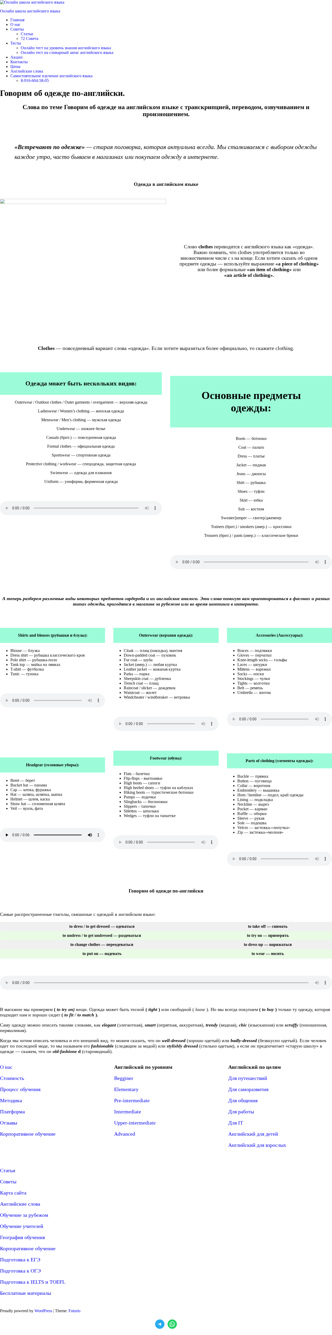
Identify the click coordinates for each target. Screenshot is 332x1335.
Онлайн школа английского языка (30, 11)
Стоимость (12, 1078)
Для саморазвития (248, 1089)
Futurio (74, 1311)
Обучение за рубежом (24, 1215)
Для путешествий (247, 1078)
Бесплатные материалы (25, 1293)
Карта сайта (13, 1193)
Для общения (243, 1100)
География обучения (22, 1237)
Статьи (7, 1170)
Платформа (12, 1111)
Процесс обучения (20, 1089)
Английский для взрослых (257, 1145)
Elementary (126, 1089)
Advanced (124, 1134)
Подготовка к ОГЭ (20, 1271)
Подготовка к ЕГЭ (20, 1259)
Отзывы (8, 1123)
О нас (6, 1067)
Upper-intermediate (135, 1123)
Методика (11, 1100)
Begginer (123, 1078)
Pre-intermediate (132, 1100)
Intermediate (127, 1111)
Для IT (235, 1123)
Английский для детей (253, 1134)
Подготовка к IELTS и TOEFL (32, 1282)
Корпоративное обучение (28, 1134)
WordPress (43, 1311)
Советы (8, 1181)
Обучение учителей (21, 1226)
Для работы (241, 1111)
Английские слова (20, 1204)
